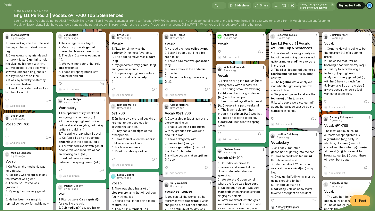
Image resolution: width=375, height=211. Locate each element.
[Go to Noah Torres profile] (166, 36)
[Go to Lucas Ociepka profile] (113, 176)
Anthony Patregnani (341, 117)
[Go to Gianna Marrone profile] (166, 106)
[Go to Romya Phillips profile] (60, 101)
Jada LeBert (71, 35)
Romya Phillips (72, 99)
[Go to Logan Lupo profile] (7, 117)
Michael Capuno (73, 185)
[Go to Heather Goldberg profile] (272, 135)
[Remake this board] (284, 5)
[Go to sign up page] (369, 5)
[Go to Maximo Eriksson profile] (7, 154)
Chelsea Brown (232, 149)
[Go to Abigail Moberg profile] (325, 184)
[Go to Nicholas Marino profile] (113, 106)
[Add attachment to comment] (7, 106)
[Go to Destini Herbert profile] (325, 36)
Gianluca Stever (20, 35)
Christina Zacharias (25, 10)
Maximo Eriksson (21, 153)
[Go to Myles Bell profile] (113, 36)
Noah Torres (177, 35)
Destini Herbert (338, 35)
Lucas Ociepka (125, 174)
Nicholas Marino (126, 105)
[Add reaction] (7, 100)
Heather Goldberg (287, 134)
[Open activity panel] (276, 5)
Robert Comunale (287, 35)
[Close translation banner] (332, 4)
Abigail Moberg (339, 183)
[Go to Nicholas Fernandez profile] (219, 68)
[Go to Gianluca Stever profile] (7, 36)
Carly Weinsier (178, 183)
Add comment (18, 105)
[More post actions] (51, 35)
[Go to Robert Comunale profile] (272, 36)
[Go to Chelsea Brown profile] (219, 151)
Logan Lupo (18, 115)
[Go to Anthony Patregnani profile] (325, 118)
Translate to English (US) (314, 7)
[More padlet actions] (292, 5)
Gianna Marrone (179, 105)
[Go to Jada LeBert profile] (60, 36)
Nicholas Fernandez (235, 67)
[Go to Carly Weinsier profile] (166, 184)
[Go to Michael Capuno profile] (60, 187)
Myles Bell (123, 35)
